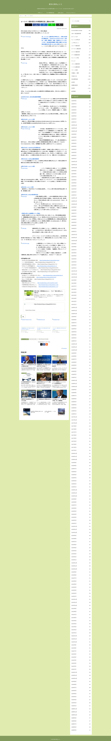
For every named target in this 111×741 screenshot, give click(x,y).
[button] (59, 24)
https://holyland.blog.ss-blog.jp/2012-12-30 (48, 284)
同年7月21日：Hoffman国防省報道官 (30, 158)
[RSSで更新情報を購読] (47, 344)
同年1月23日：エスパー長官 (28, 119)
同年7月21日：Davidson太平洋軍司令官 (31, 147)
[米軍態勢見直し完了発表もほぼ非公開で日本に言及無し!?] (28, 323)
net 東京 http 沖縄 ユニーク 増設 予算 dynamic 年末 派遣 (39, 339)
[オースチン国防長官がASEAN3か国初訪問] (59, 323)
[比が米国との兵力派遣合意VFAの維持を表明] (44, 323)
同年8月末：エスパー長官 (28, 187)
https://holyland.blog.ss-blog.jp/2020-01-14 (47, 266)
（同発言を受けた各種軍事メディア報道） (31, 213)
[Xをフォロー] (41, 344)
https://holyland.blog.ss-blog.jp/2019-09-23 (46, 277)
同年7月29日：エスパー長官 (28, 166)
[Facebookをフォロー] (44, 344)
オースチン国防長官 (25, 339)
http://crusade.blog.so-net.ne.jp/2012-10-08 (47, 282)
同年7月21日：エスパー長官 (28, 126)
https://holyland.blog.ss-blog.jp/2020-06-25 (53, 275)
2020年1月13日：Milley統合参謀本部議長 (31, 96)
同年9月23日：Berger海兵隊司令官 (30, 194)
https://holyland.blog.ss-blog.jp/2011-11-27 (48, 286)
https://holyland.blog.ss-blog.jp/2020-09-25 (49, 260)
